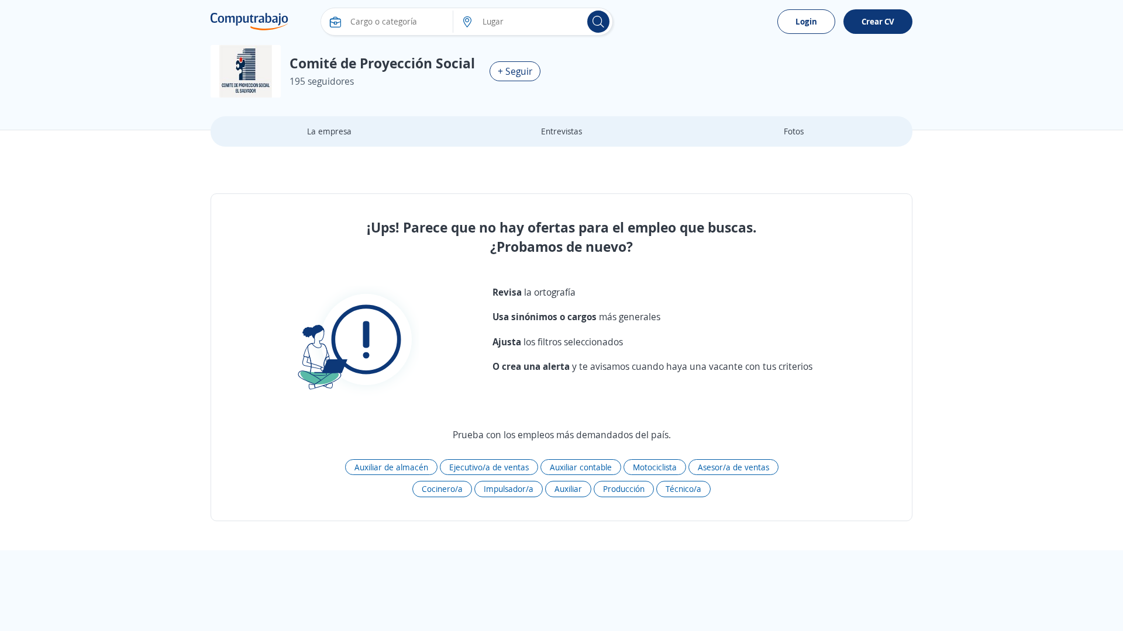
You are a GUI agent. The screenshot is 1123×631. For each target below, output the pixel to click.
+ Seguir (515, 71)
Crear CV (878, 21)
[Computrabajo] (249, 21)
